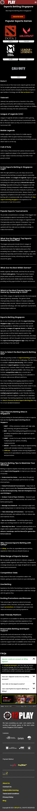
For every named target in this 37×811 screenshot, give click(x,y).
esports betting (24, 358)
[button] (35, 2)
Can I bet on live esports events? (13, 684)
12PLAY (16, 808)
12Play (4, 548)
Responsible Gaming (10, 790)
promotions (9, 607)
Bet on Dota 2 (25, 92)
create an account (10, 665)
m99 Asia (7, 450)
